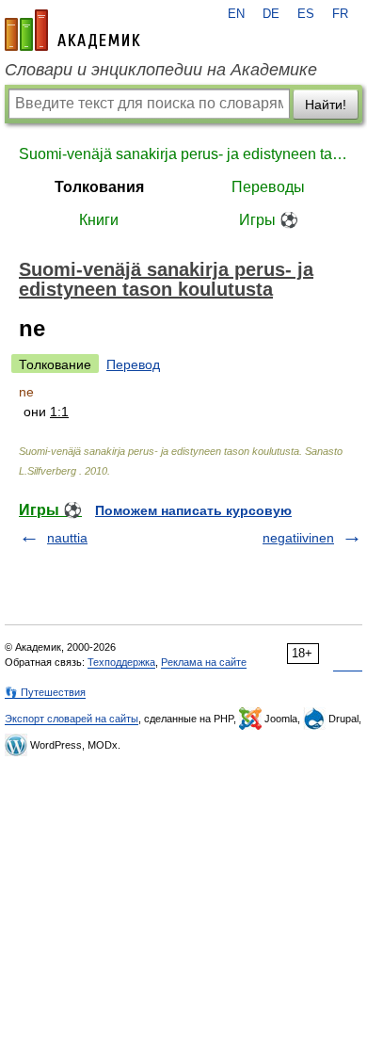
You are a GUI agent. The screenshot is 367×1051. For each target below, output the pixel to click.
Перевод (133, 364)
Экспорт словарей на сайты (71, 718)
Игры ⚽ (268, 220)
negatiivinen (298, 537)
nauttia (67, 537)
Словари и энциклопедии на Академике (161, 69)
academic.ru (72, 30)
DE (271, 14)
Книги (99, 220)
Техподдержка (121, 662)
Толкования (99, 187)
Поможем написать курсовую (193, 510)
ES (305, 14)
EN (236, 14)
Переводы (268, 187)
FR (340, 14)
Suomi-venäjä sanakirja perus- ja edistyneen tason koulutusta (183, 154)
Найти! (325, 104)
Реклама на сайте (204, 662)
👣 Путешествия (45, 692)
